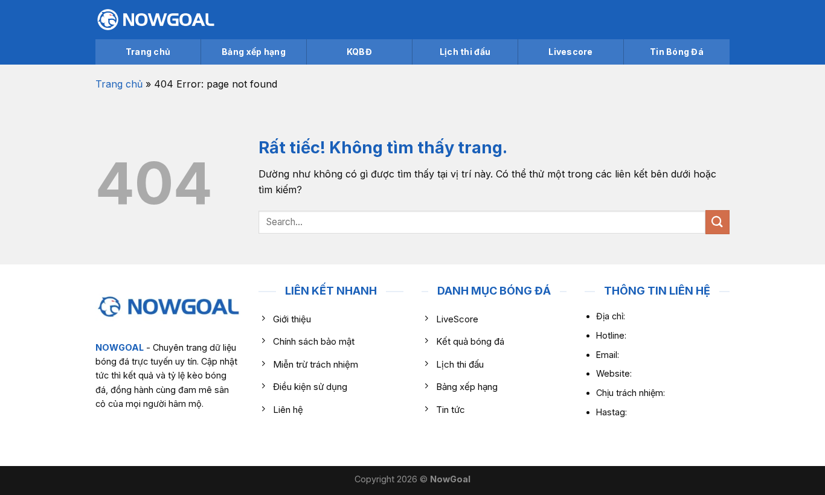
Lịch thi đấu (465, 51)
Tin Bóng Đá (677, 51)
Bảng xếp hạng (254, 51)
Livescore (570, 51)
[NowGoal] (155, 20)
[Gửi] (717, 222)
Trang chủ (148, 51)
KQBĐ (359, 51)
